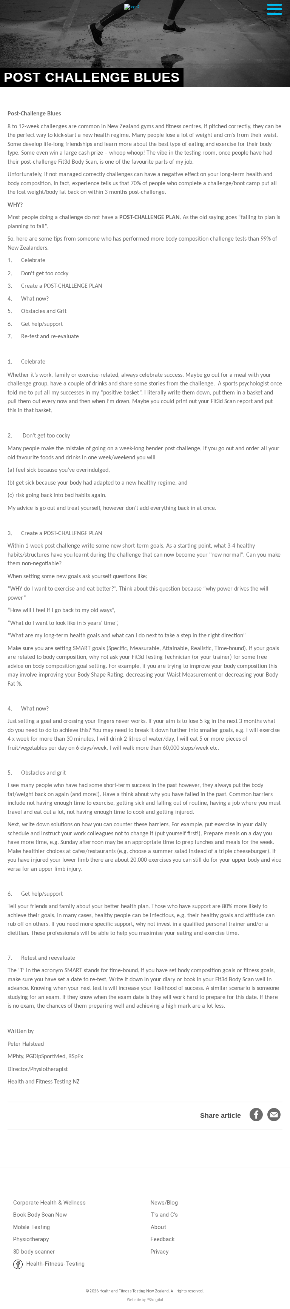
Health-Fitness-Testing (55, 1263)
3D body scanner (34, 1251)
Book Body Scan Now (40, 1214)
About (158, 1227)
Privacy (159, 1251)
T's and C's (164, 1214)
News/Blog (164, 1202)
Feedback (162, 1239)
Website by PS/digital (145, 1300)
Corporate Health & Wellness (49, 1202)
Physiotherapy (31, 1239)
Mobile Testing (31, 1227)
